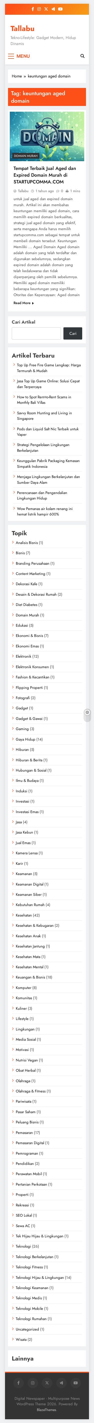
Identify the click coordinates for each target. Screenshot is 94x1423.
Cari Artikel (23, 322)
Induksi (21, 791)
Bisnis (20, 553)
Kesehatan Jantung (30, 946)
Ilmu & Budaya (27, 780)
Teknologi (23, 1246)
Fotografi (23, 698)
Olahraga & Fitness (31, 1091)
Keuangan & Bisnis (30, 977)
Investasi (22, 801)
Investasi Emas (27, 812)
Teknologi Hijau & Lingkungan (40, 1277)
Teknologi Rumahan (31, 1319)
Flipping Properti (29, 687)
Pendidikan (25, 1163)
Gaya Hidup (25, 739)
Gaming (22, 729)
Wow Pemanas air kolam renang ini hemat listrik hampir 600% (45, 511)
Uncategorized (27, 1329)
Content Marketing (30, 573)
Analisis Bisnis (27, 542)
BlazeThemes (46, 1409)
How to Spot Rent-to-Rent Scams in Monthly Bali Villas (44, 399)
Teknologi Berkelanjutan (34, 1257)
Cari (72, 333)
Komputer (23, 987)
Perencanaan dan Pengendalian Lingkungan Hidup (42, 495)
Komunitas (24, 998)
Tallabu (23, 28)
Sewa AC (23, 1226)
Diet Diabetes (26, 604)
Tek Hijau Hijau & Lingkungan (39, 1236)
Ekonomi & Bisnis (29, 635)
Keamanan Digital (29, 884)
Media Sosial (26, 1039)
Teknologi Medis (29, 1298)
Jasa (19, 822)
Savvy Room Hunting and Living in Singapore (44, 415)
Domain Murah (26, 156)
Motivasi (22, 1049)
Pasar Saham (26, 1112)
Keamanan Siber (29, 894)
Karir (19, 863)
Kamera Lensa (27, 853)
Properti (22, 1194)
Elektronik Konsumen (32, 667)
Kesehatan (24, 915)
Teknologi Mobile (29, 1308)
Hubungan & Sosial (31, 770)
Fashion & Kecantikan (32, 677)
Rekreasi (22, 1205)
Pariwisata (23, 1101)
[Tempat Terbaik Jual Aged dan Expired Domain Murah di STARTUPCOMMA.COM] (47, 136)
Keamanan (24, 874)
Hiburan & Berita (29, 760)
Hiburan (22, 749)
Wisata (21, 1339)
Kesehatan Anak (28, 936)
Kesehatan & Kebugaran (35, 925)
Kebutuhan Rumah (30, 905)
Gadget (22, 708)
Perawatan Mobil (29, 1174)
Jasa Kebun (24, 832)
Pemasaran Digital (30, 1143)
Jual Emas (23, 843)
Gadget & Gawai (29, 718)
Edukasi (22, 625)
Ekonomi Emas (27, 646)
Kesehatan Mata (28, 956)
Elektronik (23, 656)
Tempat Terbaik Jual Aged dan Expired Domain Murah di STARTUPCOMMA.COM (45, 175)
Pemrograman (27, 1153)
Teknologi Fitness (29, 1267)
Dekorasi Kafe (26, 584)
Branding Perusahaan (32, 563)
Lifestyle (22, 1018)
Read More (22, 302)
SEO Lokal (24, 1215)
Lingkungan (25, 1029)
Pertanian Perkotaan (31, 1184)
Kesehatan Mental (29, 967)
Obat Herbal (26, 1070)
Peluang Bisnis (27, 1122)
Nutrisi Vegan (27, 1060)
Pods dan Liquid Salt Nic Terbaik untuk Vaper (48, 431)
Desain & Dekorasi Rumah (36, 594)
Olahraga (23, 1081)
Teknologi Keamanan (32, 1288)
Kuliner (21, 1008)
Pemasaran (24, 1132)
